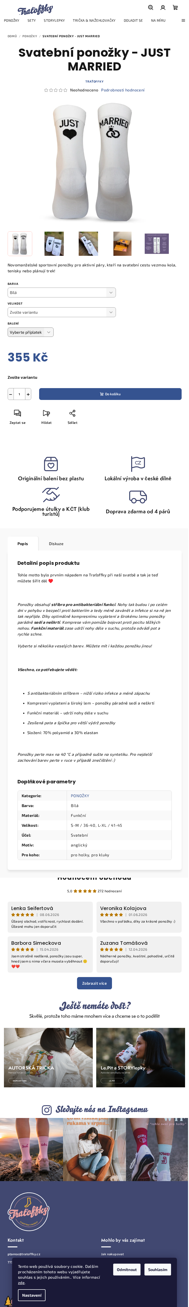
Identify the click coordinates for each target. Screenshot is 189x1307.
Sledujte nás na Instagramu (101, 1109)
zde (21, 1282)
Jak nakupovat (112, 1254)
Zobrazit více (94, 983)
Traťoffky (94, 81)
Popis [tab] (22, 543)
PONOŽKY (80, 795)
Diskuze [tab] (56, 543)
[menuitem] (11, 20)
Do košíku (113, 394)
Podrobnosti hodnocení (122, 89)
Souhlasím (157, 1269)
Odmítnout (127, 1269)
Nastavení (31, 1295)
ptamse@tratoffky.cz (24, 1254)
